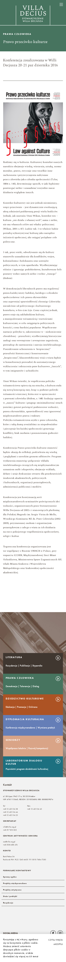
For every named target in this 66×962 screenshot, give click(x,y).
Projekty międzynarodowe (15, 883)
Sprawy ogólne (10, 877)
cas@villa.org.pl (9, 841)
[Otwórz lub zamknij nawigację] (61, 4)
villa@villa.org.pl (9, 827)
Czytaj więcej (55, 939)
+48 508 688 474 (10, 845)
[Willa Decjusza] (33, 16)
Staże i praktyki (10, 896)
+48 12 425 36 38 (10, 809)
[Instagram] (60, 933)
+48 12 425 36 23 (10, 815)
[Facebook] (53, 933)
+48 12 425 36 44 (10, 812)
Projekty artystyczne (12, 890)
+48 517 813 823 (10, 830)
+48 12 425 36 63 (34, 809)
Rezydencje (8, 903)
